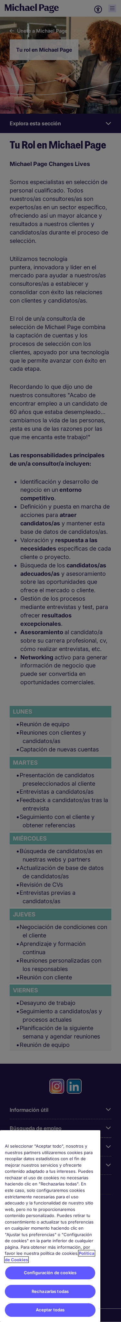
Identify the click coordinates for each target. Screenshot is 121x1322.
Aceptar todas (50, 1309)
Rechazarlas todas (50, 1291)
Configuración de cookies (50, 1272)
